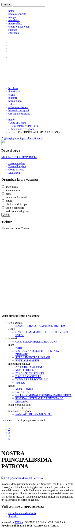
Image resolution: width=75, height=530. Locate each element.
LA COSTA (22, 392)
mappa (12, 17)
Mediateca (14, 172)
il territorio (14, 91)
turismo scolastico (18, 107)
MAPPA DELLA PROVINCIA (19, 157)
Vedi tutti (20, 382)
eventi (11, 94)
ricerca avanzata (17, 13)
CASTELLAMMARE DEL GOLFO (36, 341)
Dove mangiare (16, 163)
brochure (13, 88)
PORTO (20, 347)
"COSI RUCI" (23, 407)
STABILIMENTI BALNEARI (32, 357)
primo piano (15, 100)
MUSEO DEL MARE (27, 369)
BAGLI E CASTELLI (28, 376)
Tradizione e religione (22, 129)
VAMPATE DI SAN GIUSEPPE (33, 414)
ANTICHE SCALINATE (29, 366)
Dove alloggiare (17, 166)
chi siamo (13, 32)
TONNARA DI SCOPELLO (31, 379)
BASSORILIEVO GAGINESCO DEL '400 (40, 325)
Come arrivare (16, 169)
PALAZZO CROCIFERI (29, 373)
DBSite (19, 522)
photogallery (15, 23)
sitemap (12, 29)
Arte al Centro (18, 122)
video (11, 104)
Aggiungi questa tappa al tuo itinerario (22, 138)
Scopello (13, 516)
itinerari (12, 97)
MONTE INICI (24, 388)
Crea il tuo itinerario (19, 113)
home (11, 10)
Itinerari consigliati (18, 110)
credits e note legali (18, 26)
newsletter (14, 20)
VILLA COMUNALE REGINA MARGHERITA (43, 395)
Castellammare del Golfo (24, 125)
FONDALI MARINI (27, 360)
